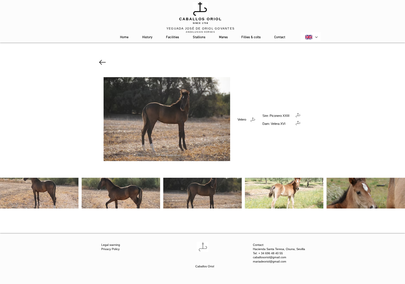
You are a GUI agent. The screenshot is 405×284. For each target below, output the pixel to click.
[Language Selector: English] (311, 37)
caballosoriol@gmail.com (269, 257)
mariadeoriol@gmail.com (269, 261)
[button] (39, 193)
